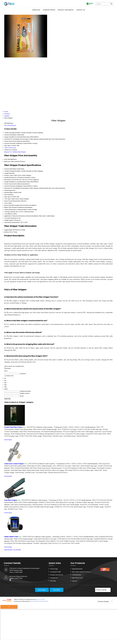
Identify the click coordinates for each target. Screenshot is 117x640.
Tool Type (7, 199)
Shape (6, 190)
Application (7, 216)
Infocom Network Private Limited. (39, 601)
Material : (22, 432)
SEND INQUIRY (8, 550)
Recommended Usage (11, 205)
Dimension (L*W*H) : (70, 427)
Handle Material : (96, 500)
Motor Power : (78, 436)
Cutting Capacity (9, 212)
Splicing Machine (77, 569)
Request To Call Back (11, 152)
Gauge (6, 182)
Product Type (8, 175)
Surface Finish (8, 169)
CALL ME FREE (17, 550)
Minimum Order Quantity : (46, 427)
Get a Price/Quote (10, 125)
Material (6, 192)
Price (5, 159)
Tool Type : (82, 429)
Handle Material (9, 177)
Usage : (43, 436)
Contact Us (80, 10)
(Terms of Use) (40, 599)
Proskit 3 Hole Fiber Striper (13, 427)
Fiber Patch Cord (77, 578)
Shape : (100, 432)
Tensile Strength (9, 171)
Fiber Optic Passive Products (81, 572)
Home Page (36, 10)
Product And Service (66, 10)
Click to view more (10, 148)
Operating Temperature (12, 222)
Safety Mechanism (10, 209)
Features (7, 188)
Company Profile (49, 10)
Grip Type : (101, 466)
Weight (6, 220)
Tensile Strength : (58, 429)
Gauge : (71, 470)
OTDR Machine (76, 575)
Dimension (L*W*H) (10, 179)
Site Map (53, 581)
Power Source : (44, 432)
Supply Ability (8, 230)
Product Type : (23, 436)
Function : (73, 432)
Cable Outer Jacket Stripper (14, 464)
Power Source (8, 184)
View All (74, 581)
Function (7, 186)
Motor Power (8, 201)
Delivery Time (8, 232)
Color (6, 203)
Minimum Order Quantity (12, 161)
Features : (42, 434)
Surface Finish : (34, 429)
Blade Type (7, 207)
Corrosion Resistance (11, 218)
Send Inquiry (22, 152)
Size (5, 194)
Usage (6, 173)
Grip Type (7, 197)
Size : (54, 436)
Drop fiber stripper (10, 500)
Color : (63, 436)
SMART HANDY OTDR (11, 537)
